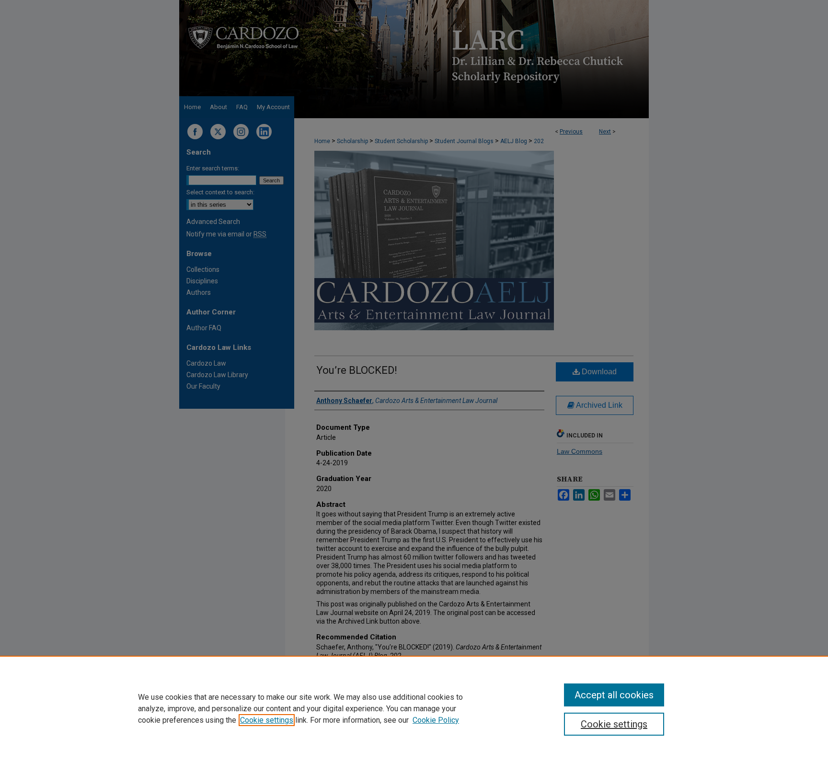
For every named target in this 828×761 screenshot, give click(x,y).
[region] (414, 708)
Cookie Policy (436, 720)
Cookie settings (266, 720)
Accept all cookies (614, 695)
